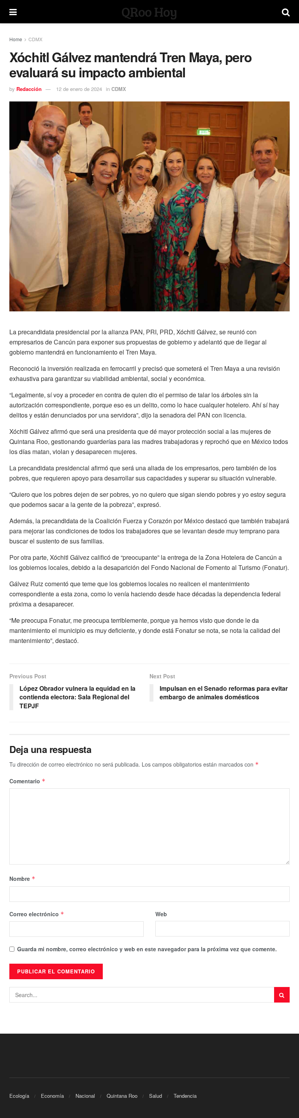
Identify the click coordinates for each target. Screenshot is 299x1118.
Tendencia (185, 1095)
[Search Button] (282, 995)
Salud (155, 1095)
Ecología (19, 1095)
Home (15, 39)
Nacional (85, 1095)
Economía (52, 1095)
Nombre (22, 878)
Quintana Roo (122, 1095)
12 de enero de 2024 (79, 89)
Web (161, 914)
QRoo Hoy (149, 11)
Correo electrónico (36, 914)
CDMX (35, 39)
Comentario (27, 781)
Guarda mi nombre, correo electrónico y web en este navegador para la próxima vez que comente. (147, 949)
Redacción (29, 89)
